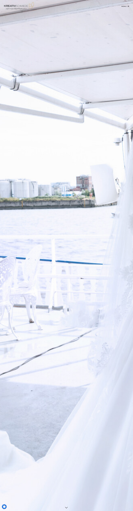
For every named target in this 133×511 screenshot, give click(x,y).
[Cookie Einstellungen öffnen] (4, 508)
